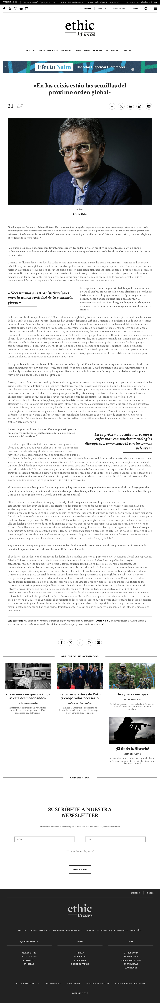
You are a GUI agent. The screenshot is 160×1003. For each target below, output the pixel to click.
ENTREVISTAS (112, 51)
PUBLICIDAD (80, 956)
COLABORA (80, 960)
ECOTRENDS (121, 930)
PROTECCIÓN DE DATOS (27, 983)
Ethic (102, 624)
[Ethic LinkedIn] (26, 8)
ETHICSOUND (119, 8)
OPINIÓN (97, 51)
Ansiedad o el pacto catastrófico (104, 2)
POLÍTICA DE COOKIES (97, 983)
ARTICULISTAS (29, 956)
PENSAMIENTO (82, 51)
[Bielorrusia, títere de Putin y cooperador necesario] (80, 676)
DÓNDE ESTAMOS (80, 964)
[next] (155, 2)
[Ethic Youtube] (21, 8)
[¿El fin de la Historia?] (132, 730)
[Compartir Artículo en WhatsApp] (139, 106)
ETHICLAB (102, 8)
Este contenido (15, 620)
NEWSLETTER (131, 956)
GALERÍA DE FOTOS (131, 960)
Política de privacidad (86, 851)
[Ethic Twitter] (10, 8)
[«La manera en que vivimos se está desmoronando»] (28, 676)
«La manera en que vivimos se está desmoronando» (28, 696)
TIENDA (134, 8)
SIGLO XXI (31, 51)
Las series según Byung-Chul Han (39, 2)
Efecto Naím (80, 214)
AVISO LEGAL (73, 983)
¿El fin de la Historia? (132, 748)
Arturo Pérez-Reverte (72, 2)
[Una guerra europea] (132, 676)
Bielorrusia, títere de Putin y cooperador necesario (80, 696)
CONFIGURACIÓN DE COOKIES (130, 983)
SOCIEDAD (66, 51)
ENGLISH (87, 8)
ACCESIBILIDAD (53, 983)
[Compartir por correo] (149, 106)
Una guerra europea (132, 694)
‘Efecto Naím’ (102, 620)
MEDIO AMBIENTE (48, 51)
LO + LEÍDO (128, 51)
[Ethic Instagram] (15, 8)
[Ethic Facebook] (4, 8)
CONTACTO (29, 960)
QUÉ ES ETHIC (29, 953)
